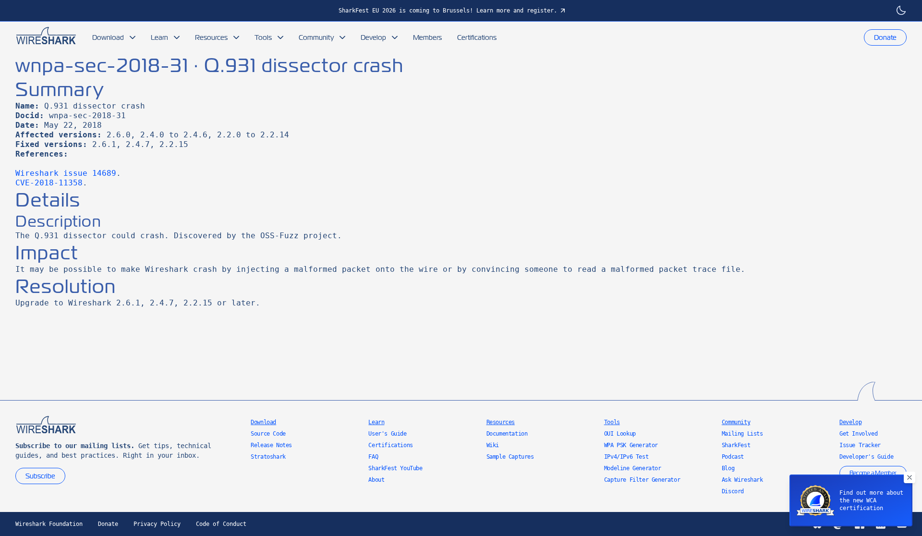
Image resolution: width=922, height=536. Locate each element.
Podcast (733, 456)
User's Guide (387, 433)
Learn (159, 37)
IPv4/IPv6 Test (626, 456)
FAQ (373, 456)
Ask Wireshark (742, 479)
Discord (733, 491)
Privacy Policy (157, 524)
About (376, 479)
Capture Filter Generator (642, 479)
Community (316, 37)
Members (427, 37)
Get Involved (858, 433)
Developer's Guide (866, 456)
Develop (373, 37)
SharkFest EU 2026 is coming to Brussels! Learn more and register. (448, 10)
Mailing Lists (742, 433)
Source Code (268, 433)
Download (108, 37)
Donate (885, 37)
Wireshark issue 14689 (65, 173)
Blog (728, 468)
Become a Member (873, 473)
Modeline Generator (632, 468)
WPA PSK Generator (631, 445)
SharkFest (736, 445)
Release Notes (271, 445)
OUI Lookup (620, 433)
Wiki (492, 445)
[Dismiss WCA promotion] (909, 477)
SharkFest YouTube (395, 468)
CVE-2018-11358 (49, 182)
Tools (263, 37)
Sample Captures (510, 456)
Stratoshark (268, 456)
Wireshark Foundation (49, 524)
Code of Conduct (221, 524)
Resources (211, 37)
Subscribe (40, 476)
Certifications (477, 37)
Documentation (507, 433)
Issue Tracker (860, 445)
